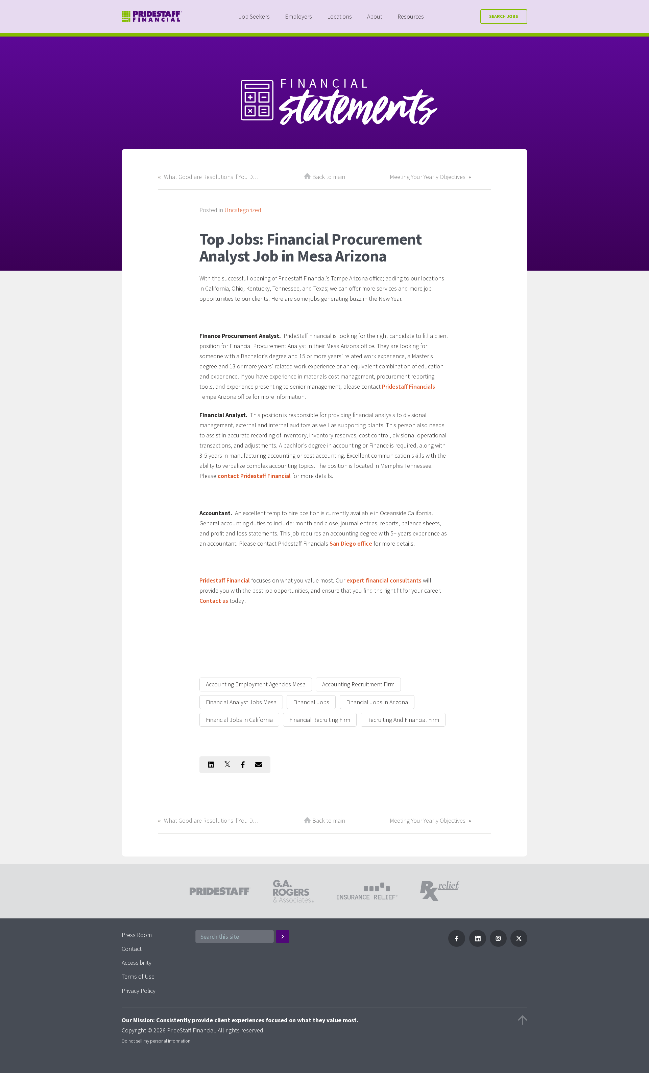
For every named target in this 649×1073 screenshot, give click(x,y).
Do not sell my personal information (156, 1041)
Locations (339, 16)
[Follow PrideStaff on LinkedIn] (477, 945)
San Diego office (351, 543)
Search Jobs (503, 16)
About (374, 16)
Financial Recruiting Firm (319, 720)
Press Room (137, 935)
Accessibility (136, 962)
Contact (132, 949)
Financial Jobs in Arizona (377, 702)
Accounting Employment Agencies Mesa (256, 684)
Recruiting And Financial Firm (403, 720)
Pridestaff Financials (408, 386)
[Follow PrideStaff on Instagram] (498, 945)
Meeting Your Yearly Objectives (427, 177)
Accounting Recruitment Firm (358, 684)
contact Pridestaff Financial (254, 476)
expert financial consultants (384, 580)
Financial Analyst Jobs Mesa (241, 702)
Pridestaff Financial (224, 580)
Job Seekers (254, 16)
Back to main (328, 177)
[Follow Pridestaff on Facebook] (456, 945)
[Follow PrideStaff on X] (518, 945)
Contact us (213, 600)
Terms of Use (138, 976)
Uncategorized (242, 210)
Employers (298, 16)
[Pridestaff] (152, 16)
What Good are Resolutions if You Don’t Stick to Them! (211, 177)
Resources (411, 16)
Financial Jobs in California (239, 720)
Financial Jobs (311, 702)
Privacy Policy (138, 991)
